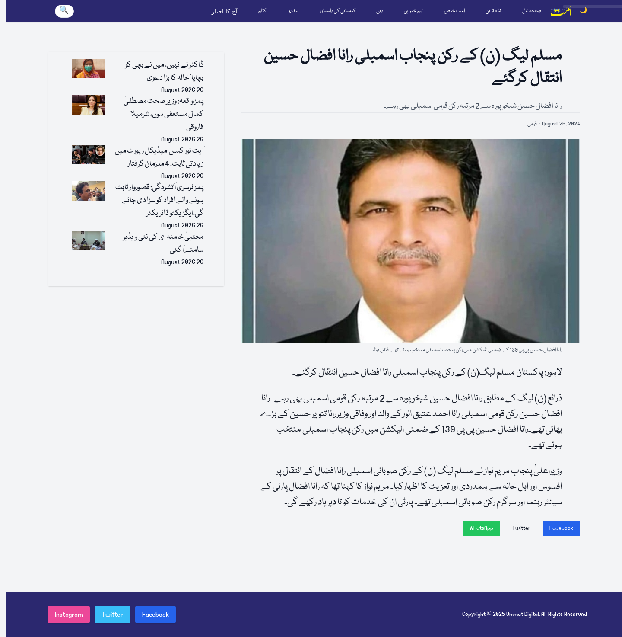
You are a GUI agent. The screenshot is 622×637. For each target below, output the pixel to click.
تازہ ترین (493, 11)
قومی (532, 124)
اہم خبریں (413, 11)
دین (379, 11)
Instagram (69, 614)
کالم (262, 11)
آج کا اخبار (225, 11)
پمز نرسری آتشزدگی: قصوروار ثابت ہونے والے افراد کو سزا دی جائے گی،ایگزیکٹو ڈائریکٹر (159, 200)
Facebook (561, 528)
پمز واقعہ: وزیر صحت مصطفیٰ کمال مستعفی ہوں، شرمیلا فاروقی (163, 114)
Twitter (521, 528)
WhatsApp (481, 528)
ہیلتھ (293, 11)
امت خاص (454, 11)
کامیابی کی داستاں (337, 11)
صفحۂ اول (532, 11)
